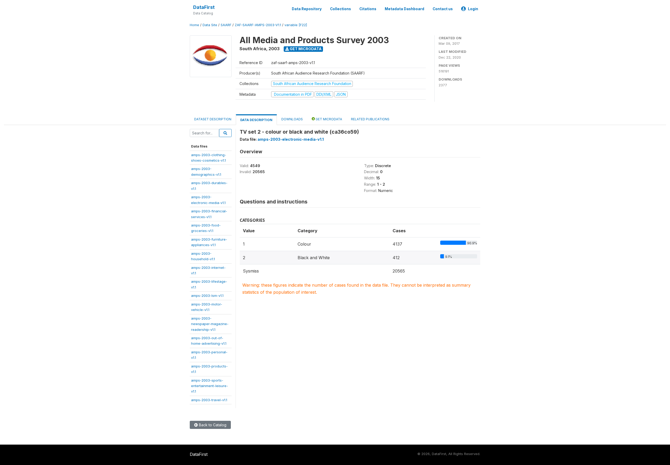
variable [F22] (295, 25)
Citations (367, 9)
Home (194, 25)
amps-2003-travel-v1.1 (209, 400)
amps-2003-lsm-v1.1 (207, 295)
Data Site (210, 25)
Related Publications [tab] (370, 119)
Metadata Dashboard (404, 9)
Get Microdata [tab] (328, 119)
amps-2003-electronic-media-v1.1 (291, 139)
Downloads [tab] (292, 119)
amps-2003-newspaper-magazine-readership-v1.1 (209, 324)
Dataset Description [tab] (212, 119)
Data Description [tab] (256, 120)
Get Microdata (305, 49)
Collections (340, 9)
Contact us (443, 9)
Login (473, 9)
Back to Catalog (212, 425)
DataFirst (204, 7)
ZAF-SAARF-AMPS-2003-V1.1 (258, 25)
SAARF (226, 25)
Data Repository (307, 9)
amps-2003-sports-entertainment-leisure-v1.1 (209, 386)
